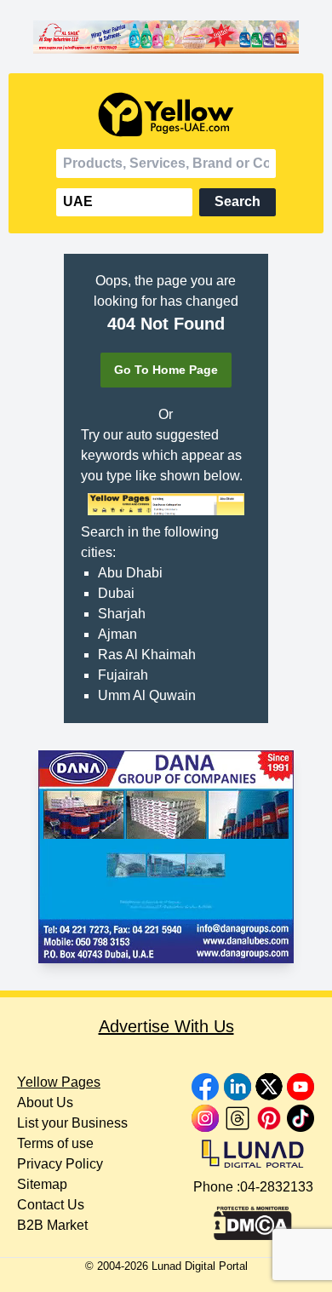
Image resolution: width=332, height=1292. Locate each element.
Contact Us (50, 1204)
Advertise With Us (166, 1026)
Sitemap (42, 1184)
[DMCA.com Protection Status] (253, 1218)
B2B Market (52, 1225)
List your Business (72, 1123)
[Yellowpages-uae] (166, 114)
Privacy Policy (60, 1164)
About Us (45, 1102)
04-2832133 (276, 1187)
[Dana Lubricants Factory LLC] (166, 856)
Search (237, 201)
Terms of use (55, 1143)
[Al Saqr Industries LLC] (166, 36)
